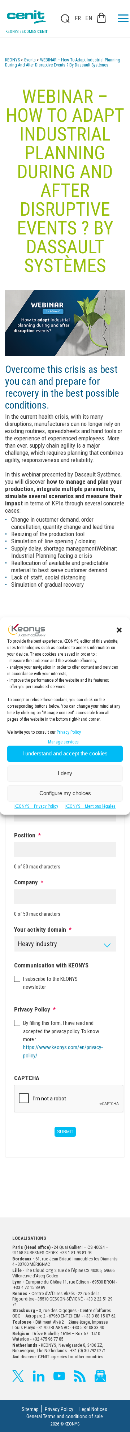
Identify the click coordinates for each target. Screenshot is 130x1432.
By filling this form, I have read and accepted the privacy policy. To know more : (61, 1039)
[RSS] (80, 1376)
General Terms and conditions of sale (64, 1416)
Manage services (63, 742)
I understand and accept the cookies (65, 753)
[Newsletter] (100, 1376)
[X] (18, 1376)
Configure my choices (65, 793)
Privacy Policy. (69, 732)
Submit (65, 1131)
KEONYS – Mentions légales (90, 806)
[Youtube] (59, 1376)
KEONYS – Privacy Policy (36, 806)
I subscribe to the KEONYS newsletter (50, 983)
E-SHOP (101, 18)
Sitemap (30, 1409)
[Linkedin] (38, 1376)
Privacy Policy (59, 1409)
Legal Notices (93, 1409)
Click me (62, 18)
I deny (65, 773)
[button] (119, 630)
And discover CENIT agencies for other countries (57, 1356)
